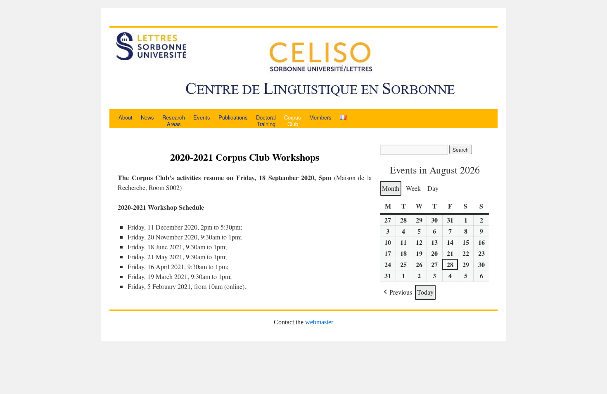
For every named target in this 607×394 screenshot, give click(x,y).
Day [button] (433, 188)
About (126, 117)
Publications (233, 117)
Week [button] (413, 188)
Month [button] (390, 188)
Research (173, 120)
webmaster (319, 322)
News (147, 117)
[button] (397, 292)
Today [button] (425, 292)
